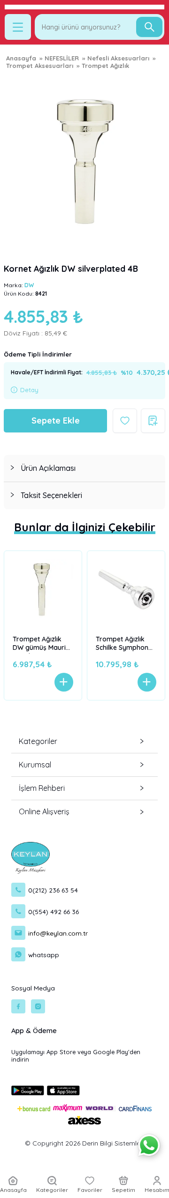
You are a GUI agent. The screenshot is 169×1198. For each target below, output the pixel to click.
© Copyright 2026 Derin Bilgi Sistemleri (84, 1143)
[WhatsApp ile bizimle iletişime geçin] (149, 1145)
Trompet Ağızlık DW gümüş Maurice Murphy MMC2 (43, 644)
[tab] (84, 468)
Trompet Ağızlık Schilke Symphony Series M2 (124, 644)
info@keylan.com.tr (58, 933)
